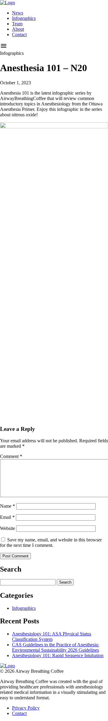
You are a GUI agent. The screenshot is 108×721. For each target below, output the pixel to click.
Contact (19, 34)
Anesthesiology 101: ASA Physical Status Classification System (51, 636)
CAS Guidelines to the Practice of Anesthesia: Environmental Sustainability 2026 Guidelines (55, 647)
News (17, 12)
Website (7, 528)
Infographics (24, 18)
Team (17, 23)
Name (7, 506)
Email (7, 517)
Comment (11, 456)
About (18, 29)
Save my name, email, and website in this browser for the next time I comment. (51, 542)
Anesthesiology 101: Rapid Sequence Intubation (58, 655)
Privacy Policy (26, 707)
